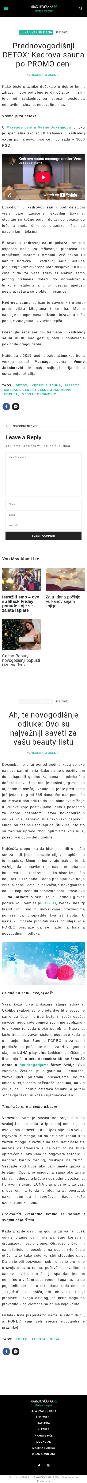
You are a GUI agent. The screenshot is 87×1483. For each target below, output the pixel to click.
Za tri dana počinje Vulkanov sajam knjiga (63, 601)
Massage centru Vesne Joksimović (38, 127)
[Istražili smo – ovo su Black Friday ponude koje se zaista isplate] (21, 579)
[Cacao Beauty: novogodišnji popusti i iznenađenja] (21, 634)
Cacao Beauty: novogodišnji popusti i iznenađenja (21, 660)
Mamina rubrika (43, 1447)
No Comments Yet (25, 426)
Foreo (22, 1339)
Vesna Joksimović (39, 394)
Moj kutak (43, 1441)
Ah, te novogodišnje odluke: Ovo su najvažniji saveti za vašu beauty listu (43, 729)
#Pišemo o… (43, 1417)
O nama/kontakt (43, 1453)
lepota (39, 1339)
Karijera (43, 1423)
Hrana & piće (44, 1435)
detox (21, 385)
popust (11, 394)
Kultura (43, 1429)
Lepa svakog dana (36, 32)
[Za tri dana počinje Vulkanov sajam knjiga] (65, 579)
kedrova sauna (46, 385)
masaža (72, 385)
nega (54, 1339)
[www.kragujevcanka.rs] (43, 8)
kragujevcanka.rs (45, 75)
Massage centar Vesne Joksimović (38, 389)
